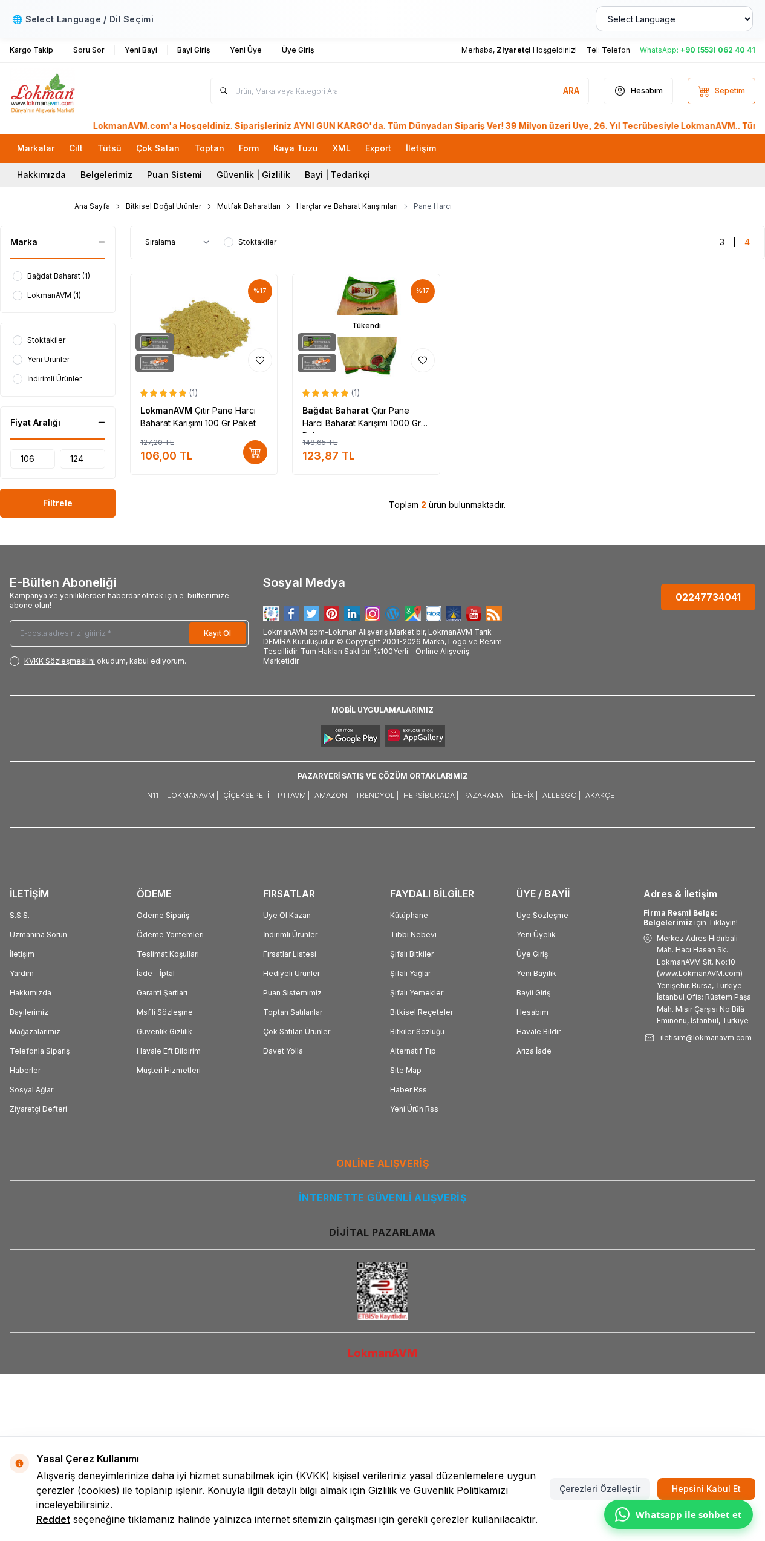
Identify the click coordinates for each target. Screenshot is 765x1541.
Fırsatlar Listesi (289, 954)
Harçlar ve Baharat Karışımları (347, 206)
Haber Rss (408, 1089)
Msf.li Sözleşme (165, 1012)
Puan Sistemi (174, 175)
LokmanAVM (167, 410)
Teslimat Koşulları (168, 954)
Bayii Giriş (533, 992)
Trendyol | (377, 795)
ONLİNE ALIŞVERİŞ (382, 1163)
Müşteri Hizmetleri (169, 1070)
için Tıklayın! (690, 917)
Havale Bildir (538, 1031)
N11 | (154, 795)
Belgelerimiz (106, 175)
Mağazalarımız (35, 1031)
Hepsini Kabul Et (706, 1488)
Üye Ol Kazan (287, 915)
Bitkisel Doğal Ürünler (163, 206)
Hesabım (532, 1012)
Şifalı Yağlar (410, 973)
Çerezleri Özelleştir (599, 1488)
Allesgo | (561, 795)
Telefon (616, 49)
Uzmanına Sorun (38, 934)
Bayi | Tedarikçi (337, 175)
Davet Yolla (283, 1050)
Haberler (25, 1070)
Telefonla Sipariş (40, 1050)
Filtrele (58, 503)
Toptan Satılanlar (292, 1012)
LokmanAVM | (192, 795)
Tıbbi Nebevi (413, 934)
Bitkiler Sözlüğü (417, 1031)
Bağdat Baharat (336, 410)
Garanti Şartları (162, 992)
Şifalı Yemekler (416, 992)
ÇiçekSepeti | (248, 795)
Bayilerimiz (29, 1012)
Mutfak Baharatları (249, 206)
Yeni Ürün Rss (414, 1109)
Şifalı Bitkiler (412, 954)
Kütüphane (409, 915)
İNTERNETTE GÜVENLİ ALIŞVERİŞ (382, 1198)
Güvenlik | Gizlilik (253, 175)
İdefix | (525, 795)
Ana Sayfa (92, 206)
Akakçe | (601, 795)
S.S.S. (20, 915)
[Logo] (82, 91)
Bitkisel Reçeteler (421, 1012)
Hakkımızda (41, 175)
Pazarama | (485, 795)
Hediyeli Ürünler (291, 973)
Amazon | (332, 795)
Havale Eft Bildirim (169, 1050)
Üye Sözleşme (542, 915)
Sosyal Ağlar (31, 1089)
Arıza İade (534, 1050)
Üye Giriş (532, 954)
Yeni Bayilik (536, 973)
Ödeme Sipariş (163, 915)
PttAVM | (294, 795)
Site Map (406, 1070)
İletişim (22, 954)
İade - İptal (156, 973)
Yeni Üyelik (536, 934)
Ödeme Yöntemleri (170, 934)
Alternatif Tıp (413, 1050)
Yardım (22, 973)
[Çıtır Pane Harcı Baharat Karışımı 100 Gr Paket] (204, 325)
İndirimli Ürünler (290, 934)
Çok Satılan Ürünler (296, 1031)
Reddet (53, 1519)
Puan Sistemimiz (292, 992)
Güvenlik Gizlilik (164, 1031)
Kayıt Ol (217, 633)
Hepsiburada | (430, 795)
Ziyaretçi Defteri (38, 1109)
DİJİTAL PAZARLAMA (382, 1232)
